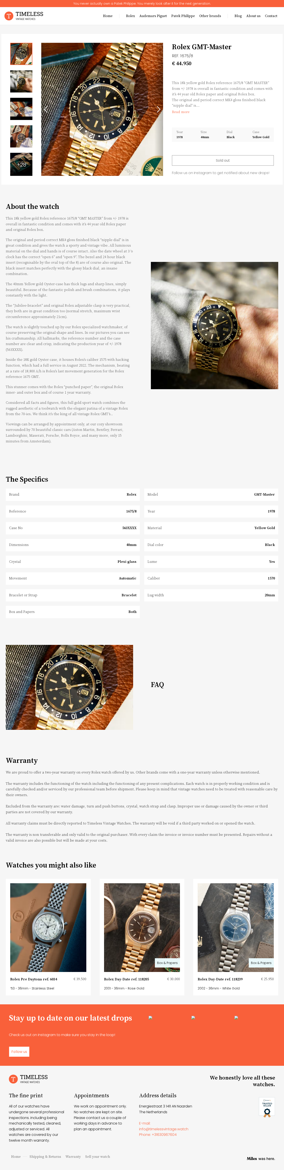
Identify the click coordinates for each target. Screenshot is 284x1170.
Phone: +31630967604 (158, 1134)
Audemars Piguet (153, 16)
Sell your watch (97, 1156)
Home (107, 16)
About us (253, 16)
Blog (238, 16)
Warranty (73, 1156)
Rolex (130, 16)
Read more (180, 112)
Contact (271, 16)
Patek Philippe (183, 16)
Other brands (210, 16)
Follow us (19, 1051)
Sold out (223, 160)
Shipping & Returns (45, 1156)
